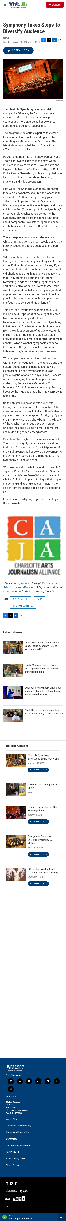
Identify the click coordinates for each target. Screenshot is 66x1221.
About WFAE (12, 1119)
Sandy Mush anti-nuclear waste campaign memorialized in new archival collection (41, 668)
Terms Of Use (12, 1165)
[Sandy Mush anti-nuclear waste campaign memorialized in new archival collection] (13, 670)
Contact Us (11, 1139)
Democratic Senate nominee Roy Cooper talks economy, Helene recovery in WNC (42, 646)
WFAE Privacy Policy (15, 1159)
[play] (5, 1217)
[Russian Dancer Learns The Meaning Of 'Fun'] (16, 812)
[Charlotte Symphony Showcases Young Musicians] (16, 760)
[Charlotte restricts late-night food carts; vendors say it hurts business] (13, 715)
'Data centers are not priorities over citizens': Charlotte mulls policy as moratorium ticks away (43, 691)
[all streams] (62, 1217)
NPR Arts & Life (20, 599)
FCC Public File (13, 1152)
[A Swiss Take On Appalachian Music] (16, 789)
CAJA (39, 599)
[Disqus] (33, 938)
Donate (56, 4)
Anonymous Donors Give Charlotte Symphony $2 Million (41, 840)
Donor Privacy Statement (18, 1145)
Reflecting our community (18, 1126)
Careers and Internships (17, 1132)
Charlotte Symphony (23, 606)
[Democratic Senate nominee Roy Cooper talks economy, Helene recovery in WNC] (13, 647)
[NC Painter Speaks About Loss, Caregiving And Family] (16, 874)
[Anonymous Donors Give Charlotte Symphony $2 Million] (16, 841)
